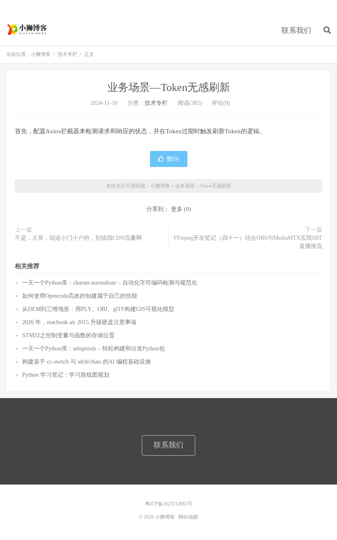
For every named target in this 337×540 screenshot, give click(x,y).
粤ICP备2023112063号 (168, 504)
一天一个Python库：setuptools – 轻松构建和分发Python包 (93, 348)
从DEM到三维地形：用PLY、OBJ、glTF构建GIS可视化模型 (98, 309)
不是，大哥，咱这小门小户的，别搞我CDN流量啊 (78, 238)
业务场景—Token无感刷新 (168, 87)
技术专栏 (67, 54)
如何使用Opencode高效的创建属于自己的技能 (79, 296)
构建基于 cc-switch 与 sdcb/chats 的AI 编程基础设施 (86, 362)
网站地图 (188, 517)
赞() (172, 159)
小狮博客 (27, 29)
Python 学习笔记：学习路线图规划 (65, 375)
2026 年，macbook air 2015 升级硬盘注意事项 (79, 322)
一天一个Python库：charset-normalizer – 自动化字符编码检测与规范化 (109, 283)
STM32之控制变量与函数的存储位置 (68, 335)
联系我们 (296, 30)
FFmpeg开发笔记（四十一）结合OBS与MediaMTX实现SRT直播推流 (248, 242)
